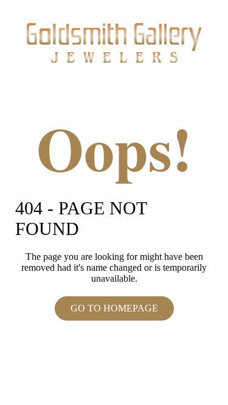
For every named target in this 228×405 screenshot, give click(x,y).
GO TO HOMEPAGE (114, 308)
